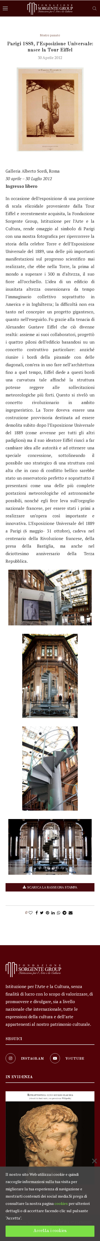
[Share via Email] (70, 912)
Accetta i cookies (50, 1231)
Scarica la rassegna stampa (52, 887)
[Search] (94, 8)
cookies (61, 1203)
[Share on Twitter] (42, 912)
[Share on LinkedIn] (53, 912)
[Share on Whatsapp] (58, 912)
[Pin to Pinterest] (47, 912)
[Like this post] (30, 912)
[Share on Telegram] (64, 912)
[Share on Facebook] (37, 912)
